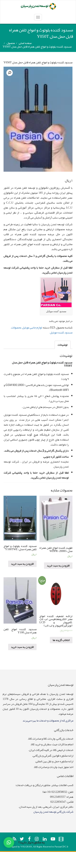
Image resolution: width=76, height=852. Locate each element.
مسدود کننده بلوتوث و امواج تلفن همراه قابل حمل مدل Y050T (38, 62)
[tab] (63, 345)
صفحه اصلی (25, 43)
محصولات (16, 327)
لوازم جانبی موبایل (32, 327)
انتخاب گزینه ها (61, 640)
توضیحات (63, 345)
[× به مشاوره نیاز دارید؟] (9, 842)
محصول (11, 43)
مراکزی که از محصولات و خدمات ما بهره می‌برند (48, 720)
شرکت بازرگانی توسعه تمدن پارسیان (53, 812)
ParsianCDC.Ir (61, 846)
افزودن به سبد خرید (58, 565)
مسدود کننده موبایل (61, 332)
